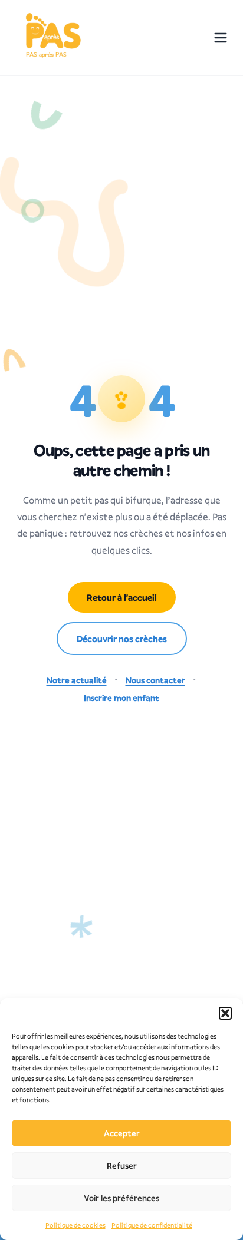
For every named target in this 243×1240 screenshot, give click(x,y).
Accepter (122, 1133)
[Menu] (220, 37)
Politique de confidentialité (151, 1225)
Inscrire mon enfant (121, 697)
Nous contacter (155, 680)
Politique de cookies (75, 1225)
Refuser (122, 1165)
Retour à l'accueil (122, 597)
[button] (225, 1013)
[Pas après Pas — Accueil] (51, 37)
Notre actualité (77, 680)
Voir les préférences (121, 1197)
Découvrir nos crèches (122, 638)
